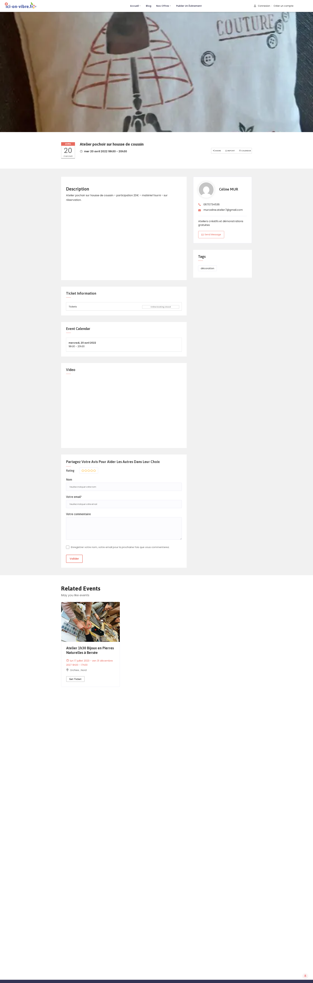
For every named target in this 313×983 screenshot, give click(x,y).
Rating (70, 470)
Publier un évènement (189, 5)
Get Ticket (75, 679)
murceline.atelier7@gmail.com (223, 210)
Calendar (246, 150)
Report (231, 150)
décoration (207, 268)
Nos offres (162, 5)
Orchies (75, 670)
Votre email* (74, 497)
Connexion (263, 5)
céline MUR (228, 189)
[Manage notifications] (305, 975)
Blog (148, 5)
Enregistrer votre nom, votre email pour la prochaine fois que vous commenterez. (120, 547)
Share (218, 150)
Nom (69, 479)
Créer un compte (283, 5)
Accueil (134, 5)
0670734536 (211, 204)
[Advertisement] (124, 239)
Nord (84, 670)
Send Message (213, 234)
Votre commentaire (78, 514)
